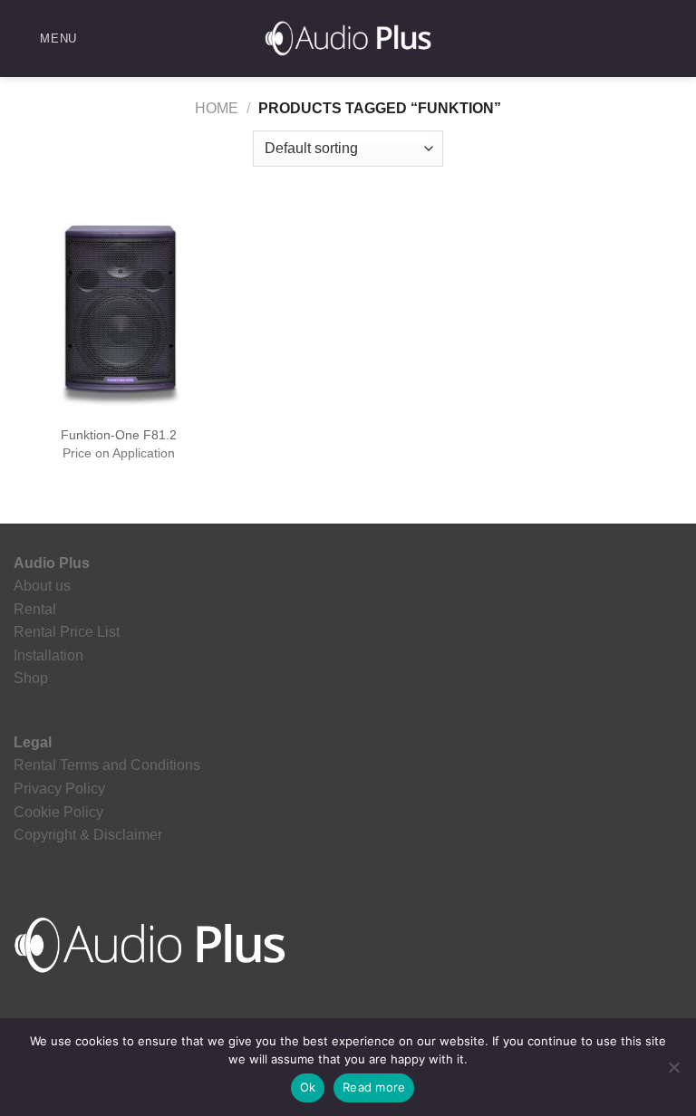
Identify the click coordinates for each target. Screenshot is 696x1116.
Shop (31, 678)
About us (42, 585)
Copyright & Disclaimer (88, 834)
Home (216, 108)
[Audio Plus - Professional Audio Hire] (348, 38)
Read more (374, 1087)
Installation (48, 655)
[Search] (675, 38)
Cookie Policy (58, 812)
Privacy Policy (59, 788)
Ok (308, 1087)
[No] (673, 1072)
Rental (35, 609)
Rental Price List (67, 632)
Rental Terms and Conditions (107, 765)
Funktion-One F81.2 (119, 435)
